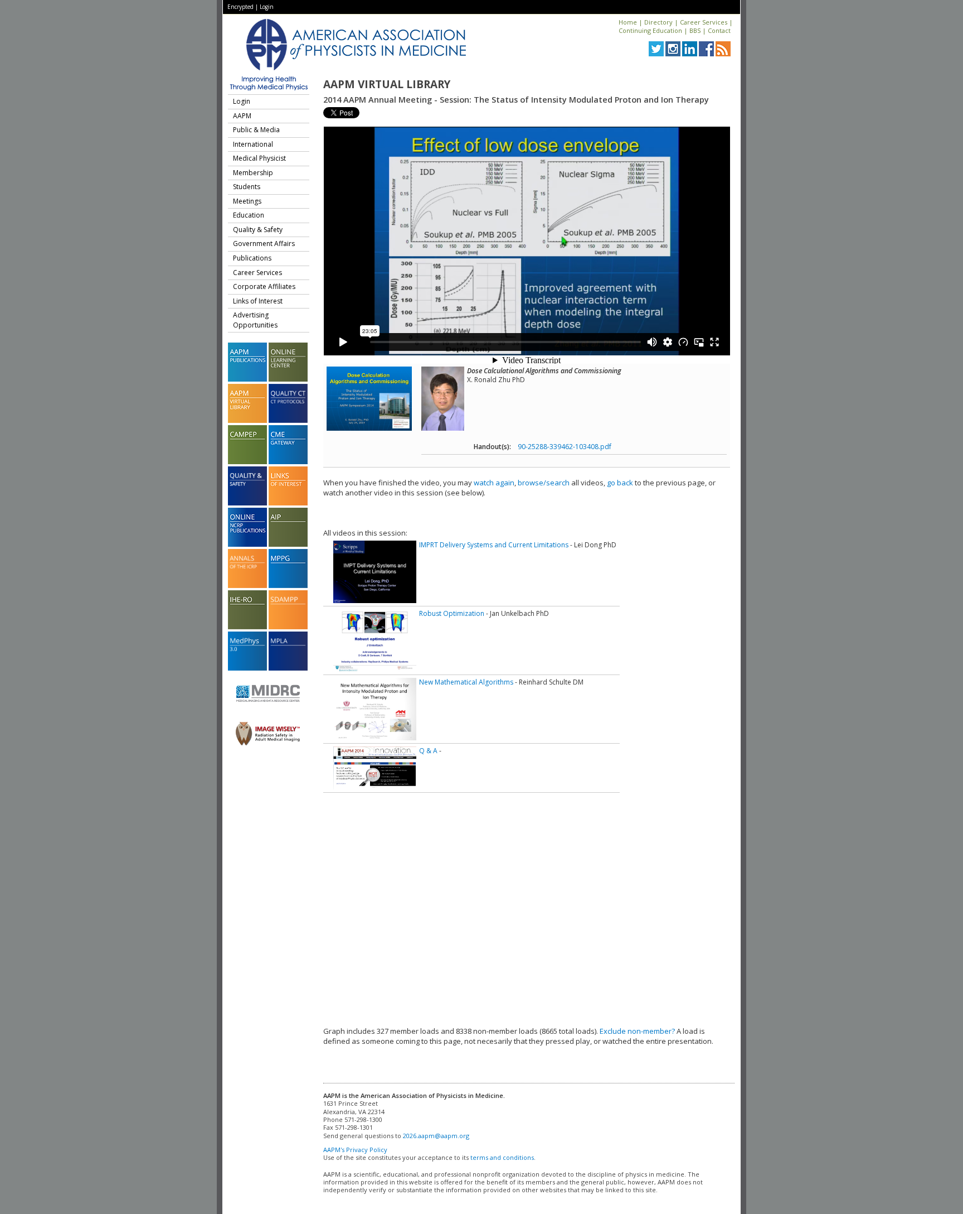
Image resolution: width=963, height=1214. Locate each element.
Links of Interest (258, 301)
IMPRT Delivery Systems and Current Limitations (493, 545)
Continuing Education (650, 30)
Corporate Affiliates (264, 286)
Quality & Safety (258, 229)
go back (620, 483)
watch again (494, 483)
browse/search (544, 483)
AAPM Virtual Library (386, 84)
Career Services (703, 22)
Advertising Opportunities (255, 320)
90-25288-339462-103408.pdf (564, 446)
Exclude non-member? (637, 1031)
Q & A (428, 750)
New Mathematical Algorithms (466, 682)
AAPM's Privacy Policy (355, 1149)
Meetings (247, 201)
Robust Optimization (451, 613)
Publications (252, 258)
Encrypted (240, 7)
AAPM (242, 116)
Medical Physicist (259, 158)
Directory (658, 22)
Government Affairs (264, 243)
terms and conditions (502, 1157)
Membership (253, 172)
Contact (719, 30)
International (253, 144)
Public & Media (256, 129)
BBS (695, 30)
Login (267, 7)
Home (628, 22)
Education (248, 215)
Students (246, 186)
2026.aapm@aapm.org (436, 1135)
